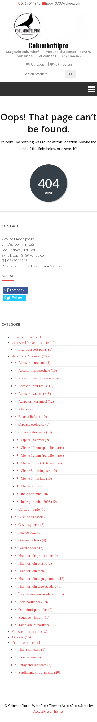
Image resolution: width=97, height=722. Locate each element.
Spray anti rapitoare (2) (34, 665)
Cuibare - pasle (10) (32, 509)
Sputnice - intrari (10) (33, 617)
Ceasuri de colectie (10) (29, 631)
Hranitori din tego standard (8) (40, 586)
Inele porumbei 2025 (35, 494)
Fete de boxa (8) (30, 532)
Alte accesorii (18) (31, 409)
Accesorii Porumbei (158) (31, 356)
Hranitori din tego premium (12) (41, 578)
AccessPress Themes (48, 711)
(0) (56, 64)
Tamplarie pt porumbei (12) (38, 625)
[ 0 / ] (38, 64)
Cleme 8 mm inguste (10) (39, 470)
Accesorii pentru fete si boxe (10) (42, 378)
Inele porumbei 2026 (33, 602)
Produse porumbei (26, 642)
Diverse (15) (21, 637)
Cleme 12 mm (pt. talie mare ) (42, 455)
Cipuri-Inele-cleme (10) (35, 432)
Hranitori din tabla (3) (34, 571)
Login (67, 64)
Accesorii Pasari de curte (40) (34, 342)
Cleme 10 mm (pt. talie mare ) (42, 447)
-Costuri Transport (26, 337)
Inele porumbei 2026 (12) (39, 501)
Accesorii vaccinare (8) (34, 393)
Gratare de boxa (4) (32, 540)
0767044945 (31, 3)
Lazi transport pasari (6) (35, 349)
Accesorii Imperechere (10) (37, 370)
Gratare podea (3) (30, 548)
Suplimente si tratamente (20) (39, 672)
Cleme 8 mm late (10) (36, 478)
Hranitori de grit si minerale (38, 555)
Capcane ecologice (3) (33, 424)
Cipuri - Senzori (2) (35, 440)
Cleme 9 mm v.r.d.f (34, 486)
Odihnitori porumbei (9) (35, 609)
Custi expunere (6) (31, 524)
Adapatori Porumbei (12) (36, 401)
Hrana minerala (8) (31, 649)
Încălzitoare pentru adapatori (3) (41, 594)
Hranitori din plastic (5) (35, 563)
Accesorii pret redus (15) (35, 386)
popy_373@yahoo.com (63, 3)
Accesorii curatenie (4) (34, 362)
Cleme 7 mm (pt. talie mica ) (41, 463)
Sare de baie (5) (29, 657)
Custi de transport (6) (33, 517)
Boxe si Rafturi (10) (32, 416)
